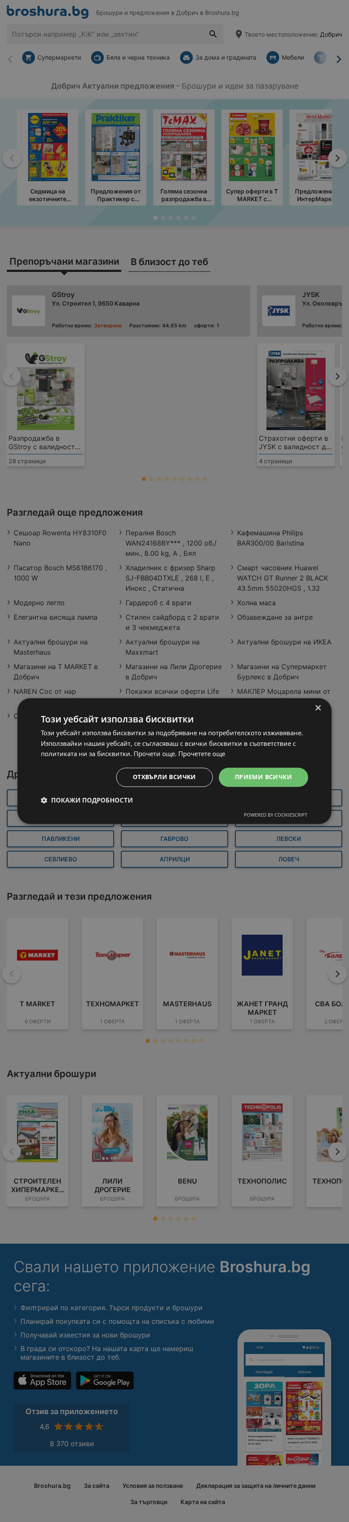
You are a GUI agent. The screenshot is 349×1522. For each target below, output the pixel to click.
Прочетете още (201, 754)
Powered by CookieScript (275, 815)
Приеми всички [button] (263, 777)
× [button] (318, 708)
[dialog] (174, 761)
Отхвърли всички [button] (164, 777)
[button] (87, 800)
